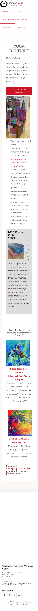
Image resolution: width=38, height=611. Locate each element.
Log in (20, 584)
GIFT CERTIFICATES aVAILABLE (19, 91)
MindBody (21, 278)
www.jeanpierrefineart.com (18, 469)
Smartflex (13, 584)
